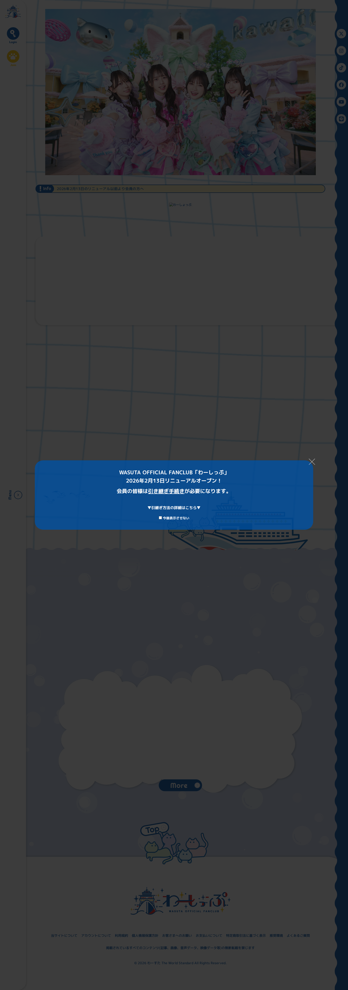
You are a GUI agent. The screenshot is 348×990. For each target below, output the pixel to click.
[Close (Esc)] (312, 461)
